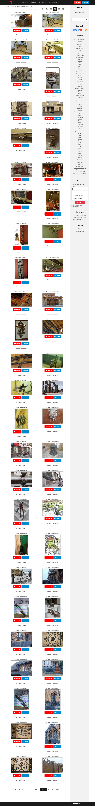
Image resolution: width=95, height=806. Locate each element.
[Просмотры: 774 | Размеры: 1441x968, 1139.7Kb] (52, 27)
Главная (7, 6)
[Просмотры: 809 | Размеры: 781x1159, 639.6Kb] (53, 149)
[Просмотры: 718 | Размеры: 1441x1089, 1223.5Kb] (52, 486)
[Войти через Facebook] (79, 30)
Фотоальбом (13, 6)
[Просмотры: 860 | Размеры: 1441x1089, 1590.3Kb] (21, 772)
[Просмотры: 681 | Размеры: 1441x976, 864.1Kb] (21, 394)
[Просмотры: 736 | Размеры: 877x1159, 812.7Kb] (21, 520)
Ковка (18, 6)
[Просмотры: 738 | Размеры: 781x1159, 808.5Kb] (21, 279)
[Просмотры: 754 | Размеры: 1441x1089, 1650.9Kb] (21, 738)
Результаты (74, 205)
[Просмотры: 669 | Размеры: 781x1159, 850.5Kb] (53, 211)
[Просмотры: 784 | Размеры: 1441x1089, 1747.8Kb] (52, 646)
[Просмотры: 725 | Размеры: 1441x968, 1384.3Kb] (52, 176)
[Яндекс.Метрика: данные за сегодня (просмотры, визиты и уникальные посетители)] (83, 804)
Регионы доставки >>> (21, 34)
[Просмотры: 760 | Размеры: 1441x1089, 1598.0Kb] (21, 675)
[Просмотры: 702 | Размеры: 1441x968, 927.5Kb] (21, 27)
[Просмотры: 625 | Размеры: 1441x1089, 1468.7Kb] (21, 457)
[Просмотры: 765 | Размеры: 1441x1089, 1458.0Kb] (52, 583)
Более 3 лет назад (78, 198)
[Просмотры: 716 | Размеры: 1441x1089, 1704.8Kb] (52, 675)
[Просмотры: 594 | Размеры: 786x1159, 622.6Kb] (21, 429)
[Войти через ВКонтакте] (76, 30)
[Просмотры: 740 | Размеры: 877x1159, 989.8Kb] (21, 617)
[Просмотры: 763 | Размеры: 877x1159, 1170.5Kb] (53, 709)
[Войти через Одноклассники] (86, 30)
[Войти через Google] (83, 30)
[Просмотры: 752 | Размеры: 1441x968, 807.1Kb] (21, 142)
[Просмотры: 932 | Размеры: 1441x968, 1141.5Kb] (52, 54)
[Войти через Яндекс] (81, 30)
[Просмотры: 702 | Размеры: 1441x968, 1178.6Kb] (52, 333)
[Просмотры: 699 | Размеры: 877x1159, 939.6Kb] (53, 617)
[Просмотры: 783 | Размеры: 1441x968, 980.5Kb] (21, 204)
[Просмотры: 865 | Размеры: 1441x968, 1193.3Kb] (21, 54)
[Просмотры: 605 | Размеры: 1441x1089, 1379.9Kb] (52, 457)
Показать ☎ (17, 30)
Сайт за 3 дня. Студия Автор (79, 219)
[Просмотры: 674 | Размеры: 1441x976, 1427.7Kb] (52, 394)
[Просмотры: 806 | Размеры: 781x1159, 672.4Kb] (21, 245)
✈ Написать (77, 2)
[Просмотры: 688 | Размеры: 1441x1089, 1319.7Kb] (52, 772)
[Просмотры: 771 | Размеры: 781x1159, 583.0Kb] (53, 88)
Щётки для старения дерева (79, 217)
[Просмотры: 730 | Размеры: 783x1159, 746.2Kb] (21, 554)
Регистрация (78, 12)
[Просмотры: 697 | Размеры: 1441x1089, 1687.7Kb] (52, 423)
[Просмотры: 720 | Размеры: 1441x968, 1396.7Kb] (21, 306)
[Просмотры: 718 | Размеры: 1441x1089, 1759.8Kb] (21, 646)
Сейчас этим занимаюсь (79, 192)
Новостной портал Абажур (80, 215)
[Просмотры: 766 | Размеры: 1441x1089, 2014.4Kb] (52, 515)
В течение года (77, 189)
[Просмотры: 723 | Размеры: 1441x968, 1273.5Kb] (21, 176)
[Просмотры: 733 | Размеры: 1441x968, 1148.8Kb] (21, 367)
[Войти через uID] (74, 30)
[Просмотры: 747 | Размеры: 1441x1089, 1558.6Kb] (21, 583)
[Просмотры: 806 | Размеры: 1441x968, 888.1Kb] (52, 238)
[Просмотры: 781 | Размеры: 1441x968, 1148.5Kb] (52, 115)
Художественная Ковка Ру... (21, 12)
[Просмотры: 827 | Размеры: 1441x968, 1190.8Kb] (52, 272)
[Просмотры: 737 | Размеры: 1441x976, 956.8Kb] (52, 367)
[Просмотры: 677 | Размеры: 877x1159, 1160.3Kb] (53, 743)
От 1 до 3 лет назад (78, 195)
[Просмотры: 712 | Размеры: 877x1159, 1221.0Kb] (53, 554)
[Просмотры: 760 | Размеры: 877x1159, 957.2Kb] (21, 709)
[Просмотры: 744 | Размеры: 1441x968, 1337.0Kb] (21, 81)
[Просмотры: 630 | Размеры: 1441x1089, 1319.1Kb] (21, 486)
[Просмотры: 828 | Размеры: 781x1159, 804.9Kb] (21, 340)
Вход (83, 12)
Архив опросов (80, 205)
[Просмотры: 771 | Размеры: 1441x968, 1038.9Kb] (21, 115)
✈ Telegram (85, 2)
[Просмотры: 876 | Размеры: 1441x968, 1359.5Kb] (52, 306)
